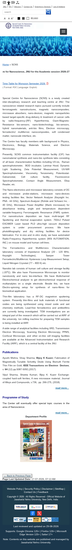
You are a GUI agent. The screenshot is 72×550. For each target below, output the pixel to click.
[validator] (20, 519)
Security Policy (32, 488)
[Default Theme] (28, 18)
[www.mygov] (35, 507)
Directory (17, 7)
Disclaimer (47, 488)
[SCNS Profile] (36, 441)
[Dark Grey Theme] (23, 18)
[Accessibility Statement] (8, 3)
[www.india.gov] (20, 507)
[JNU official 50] (39, 513)
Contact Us (28, 7)
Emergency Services (43, 7)
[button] (63, 31)
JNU (5, 7)
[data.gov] (51, 507)
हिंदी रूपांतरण (34, 18)
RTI (10, 7)
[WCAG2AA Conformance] (34, 519)
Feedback (43, 492)
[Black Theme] (19, 18)
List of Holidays (59, 7)
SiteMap (59, 488)
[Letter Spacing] (17, 2)
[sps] (24, 25)
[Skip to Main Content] (4, 2)
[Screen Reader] (13, 2)
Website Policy (14, 488)
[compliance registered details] (50, 519)
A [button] (12, 18)
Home (6, 64)
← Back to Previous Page (17, 475)
